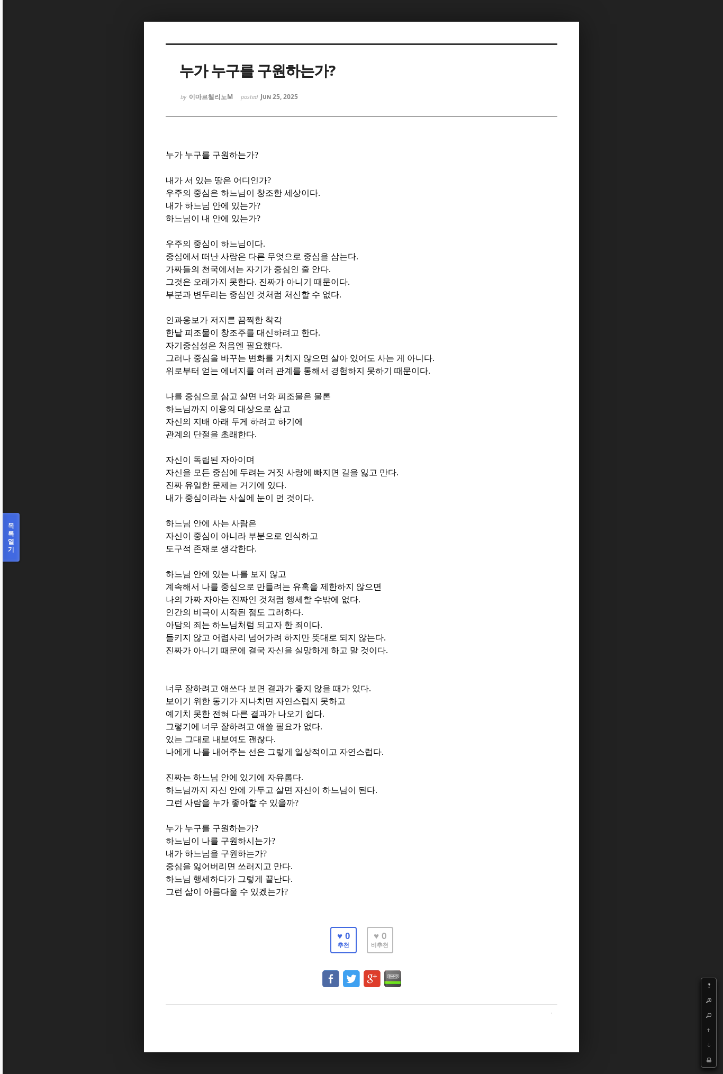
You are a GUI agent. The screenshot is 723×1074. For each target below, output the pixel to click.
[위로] (708, 1030)
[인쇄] (708, 1059)
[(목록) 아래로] (708, 1044)
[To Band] (392, 973)
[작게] (708, 1015)
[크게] (708, 1000)
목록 (11, 537)
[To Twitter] (351, 973)
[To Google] (372, 973)
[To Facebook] (330, 973)
